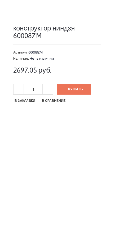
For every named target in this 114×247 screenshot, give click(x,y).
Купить (75, 89)
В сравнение (53, 101)
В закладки (25, 101)
